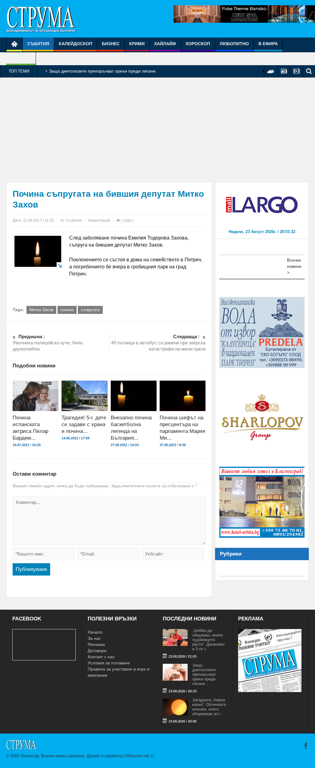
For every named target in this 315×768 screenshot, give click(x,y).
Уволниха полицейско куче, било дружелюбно (48, 342)
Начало (95, 632)
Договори (97, 650)
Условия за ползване (109, 662)
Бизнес (111, 43)
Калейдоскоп (75, 43)
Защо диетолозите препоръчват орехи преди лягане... (204, 674)
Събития (38, 43)
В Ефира (268, 43)
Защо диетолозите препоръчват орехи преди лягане (102, 71)
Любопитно (234, 43)
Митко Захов (41, 309)
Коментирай (99, 220)
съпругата (90, 309)
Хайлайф (165, 43)
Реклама (96, 644)
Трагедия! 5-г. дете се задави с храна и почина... (84, 424)
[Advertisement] (157, 130)
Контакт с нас (101, 656)
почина (67, 309)
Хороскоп (197, 43)
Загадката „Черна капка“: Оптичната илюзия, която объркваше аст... (209, 707)
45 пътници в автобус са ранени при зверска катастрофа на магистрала (158, 342)
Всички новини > (294, 266)
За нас (94, 638)
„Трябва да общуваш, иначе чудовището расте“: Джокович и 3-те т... (208, 639)
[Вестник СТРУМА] (41, 18)
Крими (137, 43)
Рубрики (21, 57)
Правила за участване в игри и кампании (119, 672)
